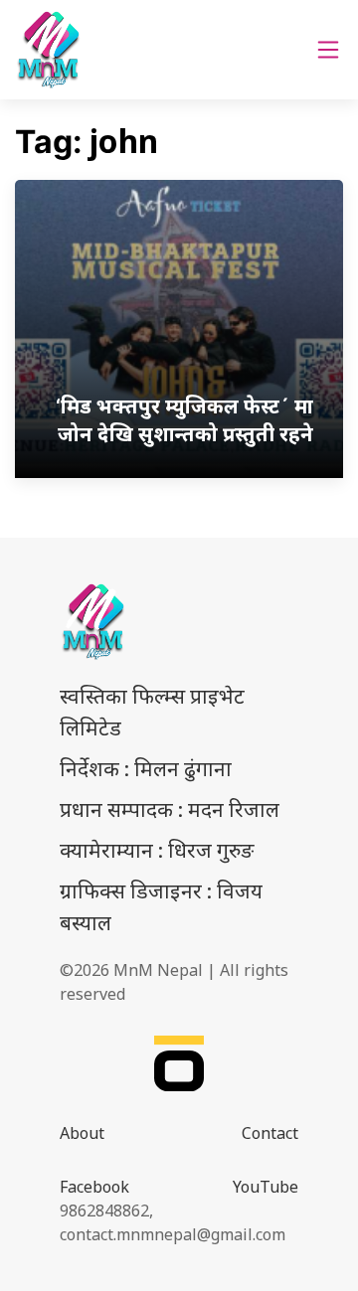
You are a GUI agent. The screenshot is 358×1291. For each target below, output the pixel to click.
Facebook (94, 1187)
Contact (270, 1133)
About (82, 1133)
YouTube (265, 1187)
